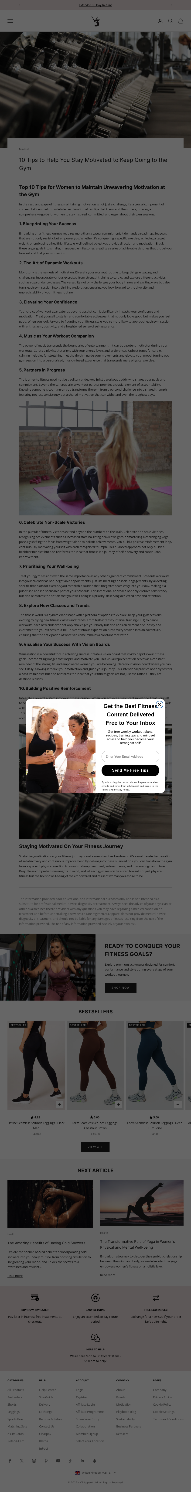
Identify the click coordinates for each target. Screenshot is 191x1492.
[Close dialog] (159, 704)
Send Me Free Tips (130, 770)
